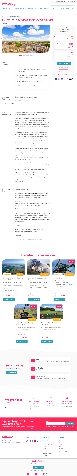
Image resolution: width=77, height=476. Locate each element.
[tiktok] (27, 441)
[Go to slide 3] (27, 55)
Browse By (43, 9)
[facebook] (32, 441)
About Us (61, 446)
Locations (31, 9)
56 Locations (70, 274)
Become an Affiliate (64, 452)
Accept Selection (35, 471)
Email (47, 421)
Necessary (32, 474)
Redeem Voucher (60, 1)
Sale (73, 9)
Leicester (21, 274)
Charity (44, 448)
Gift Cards (65, 9)
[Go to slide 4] (31, 55)
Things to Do (46, 452)
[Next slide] (50, 39)
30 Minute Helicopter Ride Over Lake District (51, 324)
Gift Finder (18, 9)
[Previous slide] (2, 39)
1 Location (6, 23)
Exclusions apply (28, 428)
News (60, 444)
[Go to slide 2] (24, 55)
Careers (61, 448)
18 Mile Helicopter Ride (61, 278)
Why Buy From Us (47, 444)
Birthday (55, 9)
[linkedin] (38, 441)
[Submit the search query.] (73, 4)
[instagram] (30, 441)
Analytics (39, 474)
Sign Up (70, 423)
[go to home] (9, 4)
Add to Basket (63, 63)
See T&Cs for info (50, 405)
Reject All (43, 471)
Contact (45, 446)
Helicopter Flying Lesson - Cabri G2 (38, 279)
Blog (60, 443)
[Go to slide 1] (20, 55)
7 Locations (32, 319)
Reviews (45, 450)
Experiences (6, 9)
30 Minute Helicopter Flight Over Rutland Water (13, 279)
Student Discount (47, 453)
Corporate (45, 455)
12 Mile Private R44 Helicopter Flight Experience (25, 324)
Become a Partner (63, 450)
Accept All (38, 467)
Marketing (47, 474)
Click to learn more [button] (63, 69)
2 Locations (45, 274)
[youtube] (35, 441)
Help (44, 443)
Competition (62, 441)
